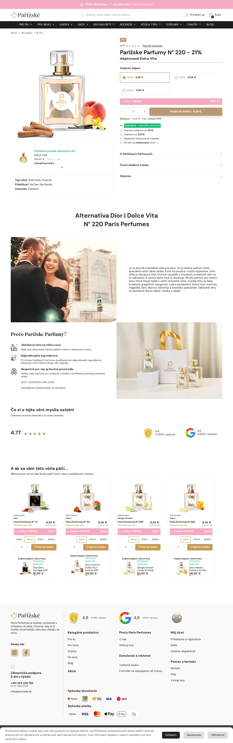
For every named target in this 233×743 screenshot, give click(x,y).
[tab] (62, 167)
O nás (122, 639)
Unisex (64, 24)
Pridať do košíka (185, 111)
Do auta (72, 657)
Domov (14, 33)
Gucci (92, 568)
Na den (34, 184)
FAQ (173, 674)
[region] (62, 89)
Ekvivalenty (102, 24)
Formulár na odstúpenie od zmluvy (140, 671)
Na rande (46, 184)
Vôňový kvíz (126, 645)
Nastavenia (194, 735)
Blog (210, 24)
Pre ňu (24, 24)
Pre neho (44, 24)
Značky (192, 24)
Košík (174, 645)
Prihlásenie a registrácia (186, 639)
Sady (81, 24)
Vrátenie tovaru (129, 665)
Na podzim (27, 33)
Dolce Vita (142, 216)
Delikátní (33, 189)
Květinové (34, 180)
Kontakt (175, 668)
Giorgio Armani (145, 569)
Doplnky (172, 24)
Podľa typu (149, 24)
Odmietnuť (217, 735)
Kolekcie (126, 24)
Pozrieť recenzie (152, 46)
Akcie (72, 671)
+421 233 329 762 (22, 683)
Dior (116, 216)
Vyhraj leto (177, 680)
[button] (171, 154)
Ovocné (46, 180)
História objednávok (183, 651)
